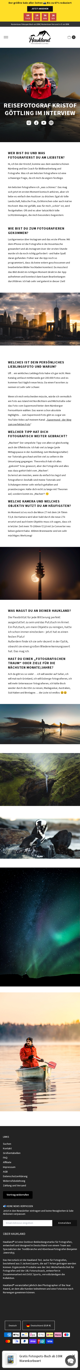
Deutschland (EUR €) (41, 1325)
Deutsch (13, 1325)
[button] (70, 1360)
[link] (40, 1359)
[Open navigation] (6, 37)
